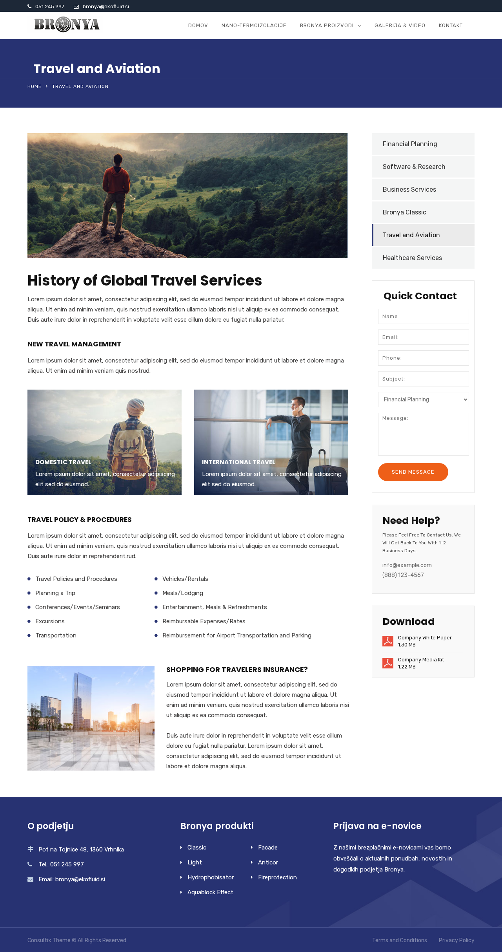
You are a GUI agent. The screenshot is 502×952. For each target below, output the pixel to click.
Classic (196, 847)
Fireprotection (277, 877)
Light (194, 862)
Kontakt (451, 25)
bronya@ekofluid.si (106, 6)
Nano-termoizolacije (254, 25)
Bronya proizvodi (327, 25)
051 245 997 (49, 6)
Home (34, 86)
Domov (198, 25)
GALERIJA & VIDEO (400, 25)
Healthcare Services (412, 258)
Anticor (268, 862)
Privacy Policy (457, 940)
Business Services (409, 189)
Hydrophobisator (210, 877)
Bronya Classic (404, 212)
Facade (268, 847)
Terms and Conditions (399, 940)
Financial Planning (410, 144)
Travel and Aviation (411, 235)
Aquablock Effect (210, 892)
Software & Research (414, 166)
